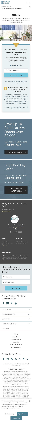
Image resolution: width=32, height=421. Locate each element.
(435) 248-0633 (29, 6)
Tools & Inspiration (9, 324)
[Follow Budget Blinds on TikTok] (27, 359)
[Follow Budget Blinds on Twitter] (19, 359)
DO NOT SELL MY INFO (16, 345)
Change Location (6, 211)
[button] (6, 8)
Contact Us (6, 310)
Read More (6, 246)
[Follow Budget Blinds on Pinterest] (11, 303)
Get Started (16, 75)
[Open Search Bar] (27, 3)
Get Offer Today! (15, 152)
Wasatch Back (7, 6)
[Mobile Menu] (30, 3)
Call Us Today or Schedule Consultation (15, 190)
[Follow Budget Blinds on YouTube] (15, 303)
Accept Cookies (16, 418)
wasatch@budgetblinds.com (16, 227)
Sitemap (16, 334)
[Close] (30, 401)
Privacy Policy (22, 103)
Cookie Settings (9, 414)
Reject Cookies (22, 414)
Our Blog (5, 328)
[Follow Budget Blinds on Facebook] (3, 303)
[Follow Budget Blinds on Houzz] (11, 359)
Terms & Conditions (16, 339)
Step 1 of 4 (17, 65)
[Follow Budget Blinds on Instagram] (7, 359)
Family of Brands (8, 314)
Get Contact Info (16, 8)
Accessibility (16, 342)
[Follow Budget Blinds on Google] (7, 303)
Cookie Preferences (16, 347)
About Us (6, 319)
